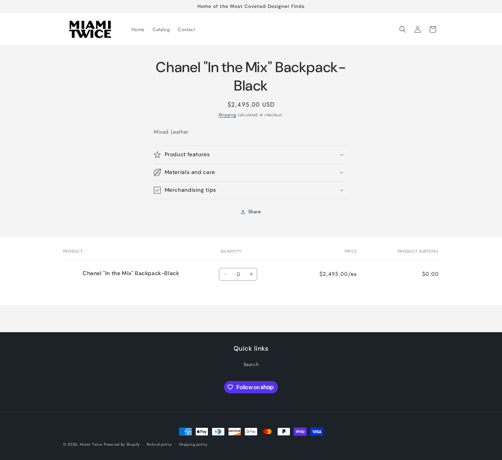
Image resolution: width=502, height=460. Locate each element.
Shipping (227, 115)
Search (251, 364)
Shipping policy (193, 444)
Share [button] (254, 211)
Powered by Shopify (122, 444)
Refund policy (159, 444)
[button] (402, 29)
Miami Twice (91, 444)
